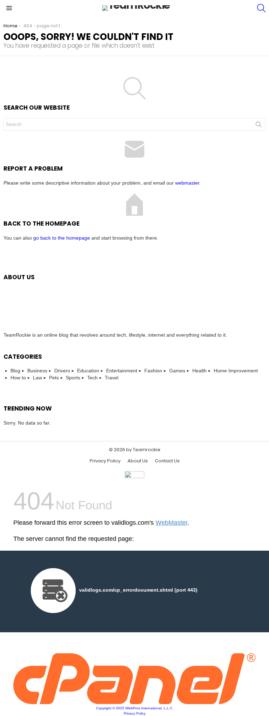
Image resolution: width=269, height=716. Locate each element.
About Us (137, 461)
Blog (15, 370)
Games (177, 370)
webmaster (187, 183)
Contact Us (167, 461)
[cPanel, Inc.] (134, 702)
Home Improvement (236, 370)
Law (37, 377)
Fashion (153, 370)
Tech (92, 377)
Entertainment (121, 370)
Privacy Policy (105, 461)
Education (88, 370)
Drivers (62, 370)
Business (37, 370)
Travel (111, 377)
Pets (54, 377)
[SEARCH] (261, 8)
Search (258, 125)
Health (199, 370)
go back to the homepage (61, 238)
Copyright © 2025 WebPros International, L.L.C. (134, 708)
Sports (73, 377)
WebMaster (171, 522)
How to (18, 377)
